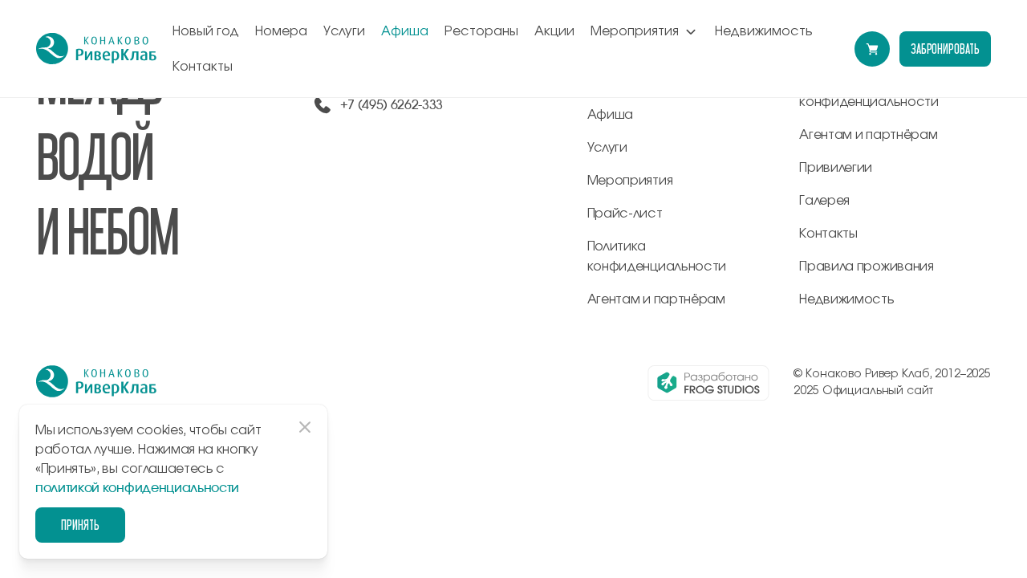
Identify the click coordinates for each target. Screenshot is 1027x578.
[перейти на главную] (96, 49)
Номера (281, 31)
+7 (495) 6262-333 (392, 105)
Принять (80, 524)
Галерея (824, 200)
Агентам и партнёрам (656, 299)
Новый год (206, 31)
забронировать (945, 48)
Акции (554, 31)
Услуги (344, 31)
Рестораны (481, 31)
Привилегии (835, 167)
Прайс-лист (625, 213)
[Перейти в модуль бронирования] (872, 49)
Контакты (203, 66)
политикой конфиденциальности (137, 488)
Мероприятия (635, 31)
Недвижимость (764, 31)
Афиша (404, 31)
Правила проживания (866, 266)
